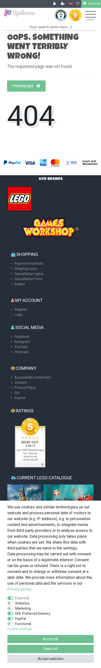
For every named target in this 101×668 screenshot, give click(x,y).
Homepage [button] (24, 85)
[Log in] (54, 4)
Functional (23, 624)
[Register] (63, 4)
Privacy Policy (25, 388)
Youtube (21, 347)
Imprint (19, 398)
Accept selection (50, 659)
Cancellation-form (28, 279)
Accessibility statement (32, 377)
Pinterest (21, 352)
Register (20, 309)
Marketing (23, 608)
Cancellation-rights (29, 274)
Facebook (21, 337)
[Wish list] (77, 4)
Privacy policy (19, 589)
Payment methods (28, 263)
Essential (22, 598)
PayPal (20, 619)
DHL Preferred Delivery (32, 613)
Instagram (22, 342)
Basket (19, 284)
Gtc (17, 393)
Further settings (19, 629)
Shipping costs (25, 269)
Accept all (50, 639)
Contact (20, 382)
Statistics (22, 603)
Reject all (51, 649)
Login (18, 315)
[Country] (70, 4)
